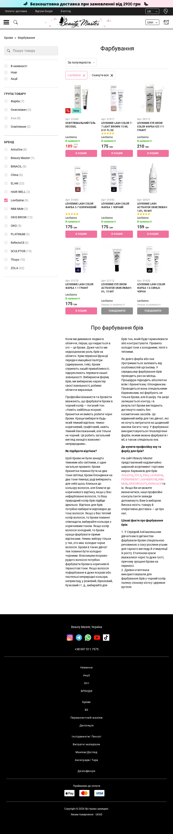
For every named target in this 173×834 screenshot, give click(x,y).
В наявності (19, 66)
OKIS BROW (21, 217)
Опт (86, 683)
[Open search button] (16, 22)
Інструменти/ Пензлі (86, 736)
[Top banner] (86, 3)
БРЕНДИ (86, 691)
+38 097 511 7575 (87, 649)
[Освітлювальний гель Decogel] (81, 97)
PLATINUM (20, 234)
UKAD (99, 814)
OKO (16, 225)
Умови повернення (82, 814)
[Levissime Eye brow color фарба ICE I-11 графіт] (153, 97)
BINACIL (18, 166)
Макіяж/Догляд (86, 752)
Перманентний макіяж (86, 717)
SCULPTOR (21, 251)
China (17, 175)
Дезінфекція (86, 771)
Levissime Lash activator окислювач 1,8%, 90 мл (152, 207)
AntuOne (127, 475)
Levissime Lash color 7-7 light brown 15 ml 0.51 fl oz (116, 127)
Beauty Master (22, 158)
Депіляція (87, 725)
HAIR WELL (20, 192)
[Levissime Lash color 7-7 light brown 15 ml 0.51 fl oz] (117, 97)
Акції (14, 78)
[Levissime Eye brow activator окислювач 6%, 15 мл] (117, 259)
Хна (15, 118)
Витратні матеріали (86, 744)
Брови (86, 702)
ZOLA (138, 475)
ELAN (17, 183)
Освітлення (21, 126)
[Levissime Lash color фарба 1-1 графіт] (81, 259)
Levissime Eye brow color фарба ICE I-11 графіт (150, 127)
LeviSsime (71, 137)
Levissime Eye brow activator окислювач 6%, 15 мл (116, 288)
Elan (146, 475)
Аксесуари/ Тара (86, 760)
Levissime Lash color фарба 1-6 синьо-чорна (151, 288)
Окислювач (21, 109)
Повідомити (117, 310)
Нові (14, 72)
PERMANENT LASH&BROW (139, 479)
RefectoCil (155, 483)
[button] (81, 153)
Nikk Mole (19, 208)
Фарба (17, 101)
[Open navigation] (6, 22)
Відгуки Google (44, 11)
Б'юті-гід (66, 11)
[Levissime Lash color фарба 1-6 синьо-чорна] (153, 259)
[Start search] (8, 51)
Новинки (86, 667)
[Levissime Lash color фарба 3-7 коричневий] (81, 178)
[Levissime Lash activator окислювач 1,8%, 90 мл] (153, 178)
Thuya (18, 259)
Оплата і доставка (16, 11)
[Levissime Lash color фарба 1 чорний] (117, 178)
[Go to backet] (166, 22)
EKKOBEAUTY (138, 483)
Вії (86, 709)
